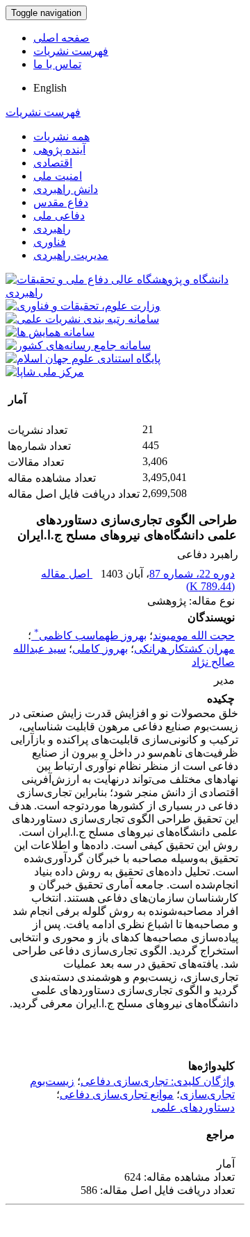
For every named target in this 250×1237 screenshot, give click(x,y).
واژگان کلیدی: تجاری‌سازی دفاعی (158, 1081)
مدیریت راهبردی (70, 255)
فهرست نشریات (70, 51)
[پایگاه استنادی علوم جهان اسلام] (83, 358)
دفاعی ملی (59, 215)
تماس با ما (57, 64)
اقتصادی (52, 163)
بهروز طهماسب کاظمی (90, 635)
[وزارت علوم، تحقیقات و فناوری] (83, 306)
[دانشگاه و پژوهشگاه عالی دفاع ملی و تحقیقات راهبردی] (125, 292)
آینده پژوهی (59, 149)
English (50, 88)
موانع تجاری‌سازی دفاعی (117, 1094)
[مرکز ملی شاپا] (45, 372)
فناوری (49, 242)
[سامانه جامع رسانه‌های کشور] (78, 345)
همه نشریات (61, 136)
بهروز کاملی (100, 649)
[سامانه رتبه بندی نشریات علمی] (82, 319)
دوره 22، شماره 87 (192, 574)
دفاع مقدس (60, 202)
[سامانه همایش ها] (50, 332)
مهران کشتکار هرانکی (184, 649)
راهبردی (52, 229)
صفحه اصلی (61, 38)
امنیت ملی (57, 176)
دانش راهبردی (65, 189)
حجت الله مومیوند (194, 635)
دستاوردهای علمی (193, 1107)
